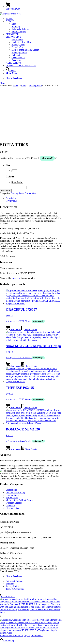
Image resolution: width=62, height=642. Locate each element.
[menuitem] (34, 18)
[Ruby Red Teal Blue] (17, 182)
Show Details (30, 329)
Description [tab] (11, 198)
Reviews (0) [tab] (11, 201)
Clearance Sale (12, 508)
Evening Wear (17, 193)
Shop (2, 83)
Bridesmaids (11, 490)
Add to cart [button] (15, 329)
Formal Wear (31, 193)
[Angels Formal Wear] (10, 13)
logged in (16, 278)
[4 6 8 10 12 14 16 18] (14, 170)
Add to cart (5, 190)
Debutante (10, 505)
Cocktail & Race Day (15, 492)
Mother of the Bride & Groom (19, 500)
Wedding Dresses (14, 503)
